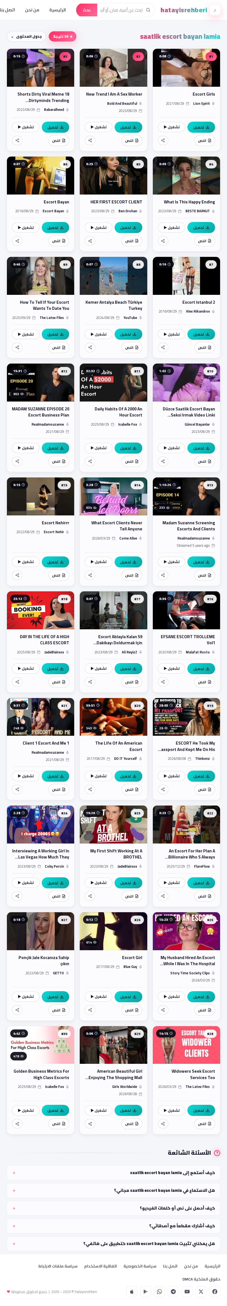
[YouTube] (187, 1291)
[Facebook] (214, 1291)
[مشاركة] (163, 140)
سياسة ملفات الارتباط (58, 1266)
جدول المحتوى (29, 36)
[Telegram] (173, 1291)
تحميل (198, 127)
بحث (87, 10)
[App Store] (131, 1291)
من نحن (32, 10)
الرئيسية (57, 10)
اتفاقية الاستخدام (100, 1266)
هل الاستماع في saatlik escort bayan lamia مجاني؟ (164, 1190)
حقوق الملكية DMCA (201, 1279)
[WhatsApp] (159, 1291)
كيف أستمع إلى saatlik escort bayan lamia (172, 1173)
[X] (201, 1291)
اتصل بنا (170, 1266)
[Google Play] (145, 1291)
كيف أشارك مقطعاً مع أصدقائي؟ (182, 1226)
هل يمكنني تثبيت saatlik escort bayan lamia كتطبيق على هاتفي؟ (149, 1243)
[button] (186, 99)
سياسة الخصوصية (139, 1266)
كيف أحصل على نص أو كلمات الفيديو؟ (177, 1208)
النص (202, 140)
